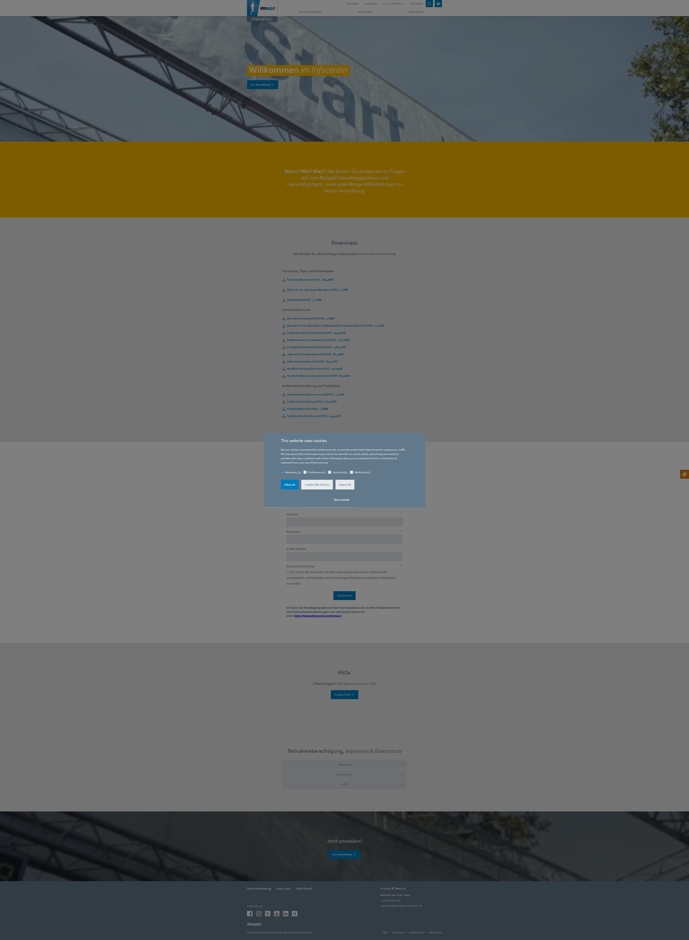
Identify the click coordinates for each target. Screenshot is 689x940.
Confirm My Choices (317, 484)
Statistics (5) (339, 472)
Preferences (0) (316, 472)
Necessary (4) (293, 472)
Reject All (345, 484)
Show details (342, 499)
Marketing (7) (362, 472)
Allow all (289, 484)
